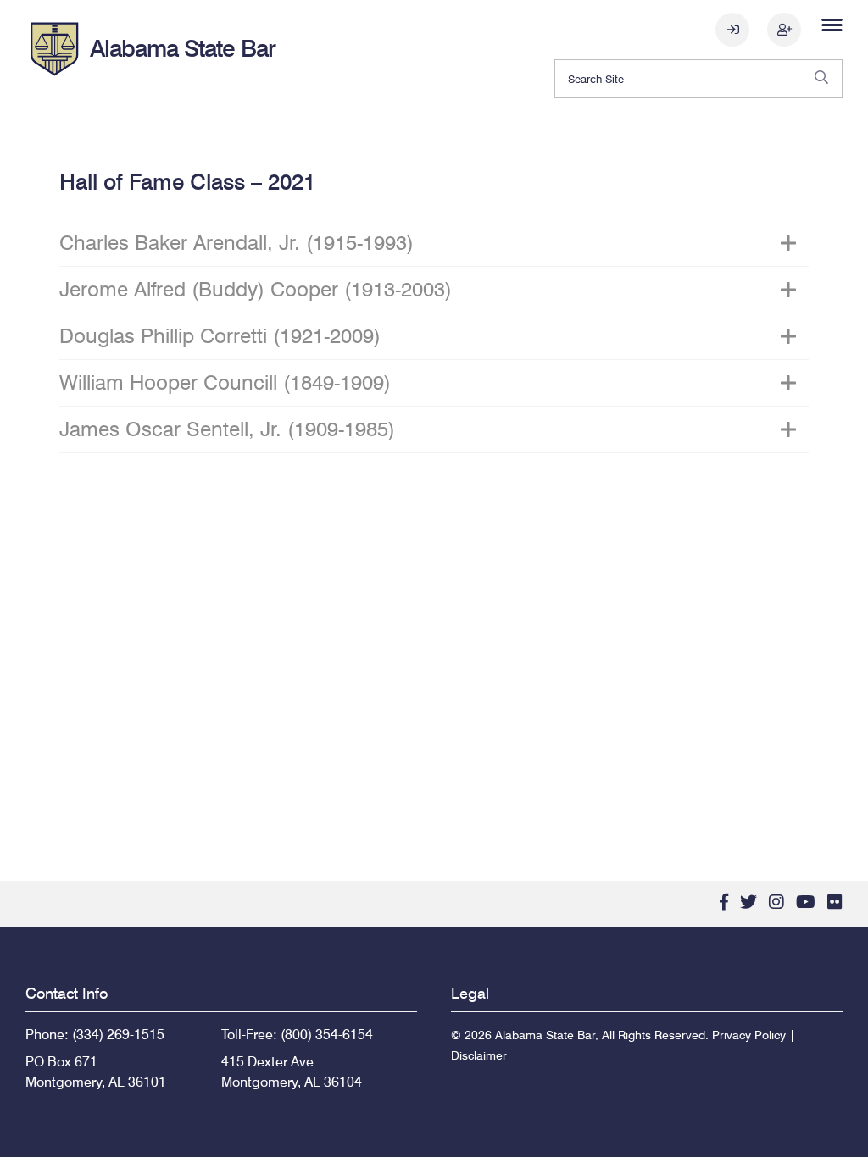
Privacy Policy (749, 1035)
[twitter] (748, 902)
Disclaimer (479, 1055)
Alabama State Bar (182, 48)
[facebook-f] (724, 902)
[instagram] (776, 902)
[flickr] (835, 902)
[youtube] (805, 902)
